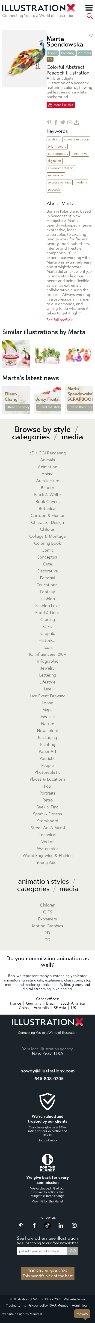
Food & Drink (47, 612)
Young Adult (47, 862)
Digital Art (54, 161)
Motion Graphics (47, 926)
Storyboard (47, 821)
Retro (47, 800)
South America (72, 1003)
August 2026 (47, 1271)
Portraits (48, 793)
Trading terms (16, 1305)
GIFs (47, 626)
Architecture (47, 480)
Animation (47, 467)
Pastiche (48, 758)
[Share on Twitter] (62, 122)
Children (47, 529)
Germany (33, 1003)
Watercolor (47, 848)
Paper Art (47, 751)
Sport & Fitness (47, 814)
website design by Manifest (22, 1314)
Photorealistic (47, 772)
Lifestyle (48, 682)
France (15, 1003)
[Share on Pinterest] (49, 122)
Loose (52, 53)
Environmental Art (61, 168)
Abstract (54, 139)
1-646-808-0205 (47, 1078)
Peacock (54, 190)
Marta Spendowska (65, 41)
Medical (47, 716)
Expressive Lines (59, 182)
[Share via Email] (69, 122)
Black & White (47, 494)
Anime (47, 474)
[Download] (76, 122)
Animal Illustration (76, 139)
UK (73, 1008)
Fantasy (47, 592)
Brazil (51, 1003)
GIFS (47, 912)
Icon (48, 647)
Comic (47, 550)
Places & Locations (47, 779)
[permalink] (26, 410)
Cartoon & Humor (48, 515)
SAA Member (60, 1305)
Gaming (47, 619)
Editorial (47, 578)
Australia (41, 1008)
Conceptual (47, 557)
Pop (47, 786)
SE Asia (60, 1008)
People (47, 765)
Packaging (47, 737)
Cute (47, 564)
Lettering (47, 675)
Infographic (47, 661)
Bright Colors (57, 147)
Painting (67, 53)
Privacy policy (38, 1305)
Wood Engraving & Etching (48, 855)
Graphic (47, 633)
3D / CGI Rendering (47, 453)
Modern (81, 182)
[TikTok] (47, 1227)
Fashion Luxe (47, 605)
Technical (47, 834)
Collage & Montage (47, 536)
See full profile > (60, 320)
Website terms (74, 1299)
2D (47, 933)
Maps (47, 710)
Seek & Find (47, 807)
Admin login (80, 1305)
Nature (47, 723)
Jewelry (47, 668)
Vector (47, 841)
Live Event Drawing (47, 696)
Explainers (47, 919)
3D (47, 940)
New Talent (47, 730)
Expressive (56, 175)
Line (47, 689)
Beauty (47, 487)
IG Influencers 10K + (47, 654)
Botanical (47, 508)
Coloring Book (47, 543)
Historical (47, 640)
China (24, 1008)
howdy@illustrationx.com (48, 1071)
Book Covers (48, 501)
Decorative (80, 154)
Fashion (47, 598)
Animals (84, 53)
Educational (48, 585)
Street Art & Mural (47, 828)
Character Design (47, 522)
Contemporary (58, 154)
